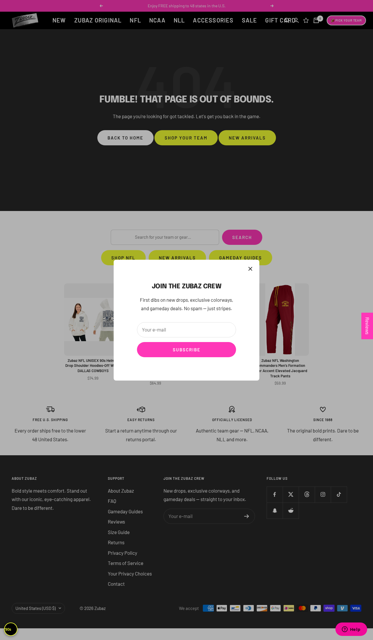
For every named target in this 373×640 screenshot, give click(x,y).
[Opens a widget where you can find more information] (351, 629)
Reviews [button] (367, 325)
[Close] (250, 269)
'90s (8, 629)
